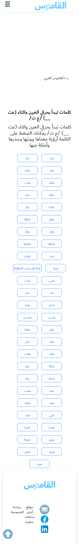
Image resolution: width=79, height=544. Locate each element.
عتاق (51, 219)
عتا (27, 158)
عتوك (27, 403)
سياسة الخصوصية (17, 509)
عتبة (55, 268)
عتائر (51, 182)
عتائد (27, 170)
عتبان (27, 256)
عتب (51, 256)
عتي (51, 415)
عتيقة (27, 439)
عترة (27, 305)
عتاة (51, 195)
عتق (51, 329)
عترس (52, 317)
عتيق (52, 439)
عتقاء (27, 329)
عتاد (27, 195)
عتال (51, 231)
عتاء (51, 170)
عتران (51, 305)
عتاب (27, 182)
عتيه (39, 464)
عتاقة (27, 219)
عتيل (27, 451)
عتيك (52, 451)
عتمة (52, 378)
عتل (27, 341)
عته (27, 378)
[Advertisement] (39, 34)
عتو (52, 390)
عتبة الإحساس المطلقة (27, 268)
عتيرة (27, 427)
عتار (27, 207)
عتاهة (51, 244)
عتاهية (27, 244)
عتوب (27, 390)
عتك (51, 341)
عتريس (27, 317)
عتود (51, 403)
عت (51, 158)
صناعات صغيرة (29, 519)
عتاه (27, 231)
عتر (27, 292)
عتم (27, 366)
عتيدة (52, 427)
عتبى (52, 280)
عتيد (27, 415)
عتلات (27, 354)
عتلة (51, 366)
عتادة (52, 207)
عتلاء (51, 354)
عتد (52, 292)
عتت (27, 280)
